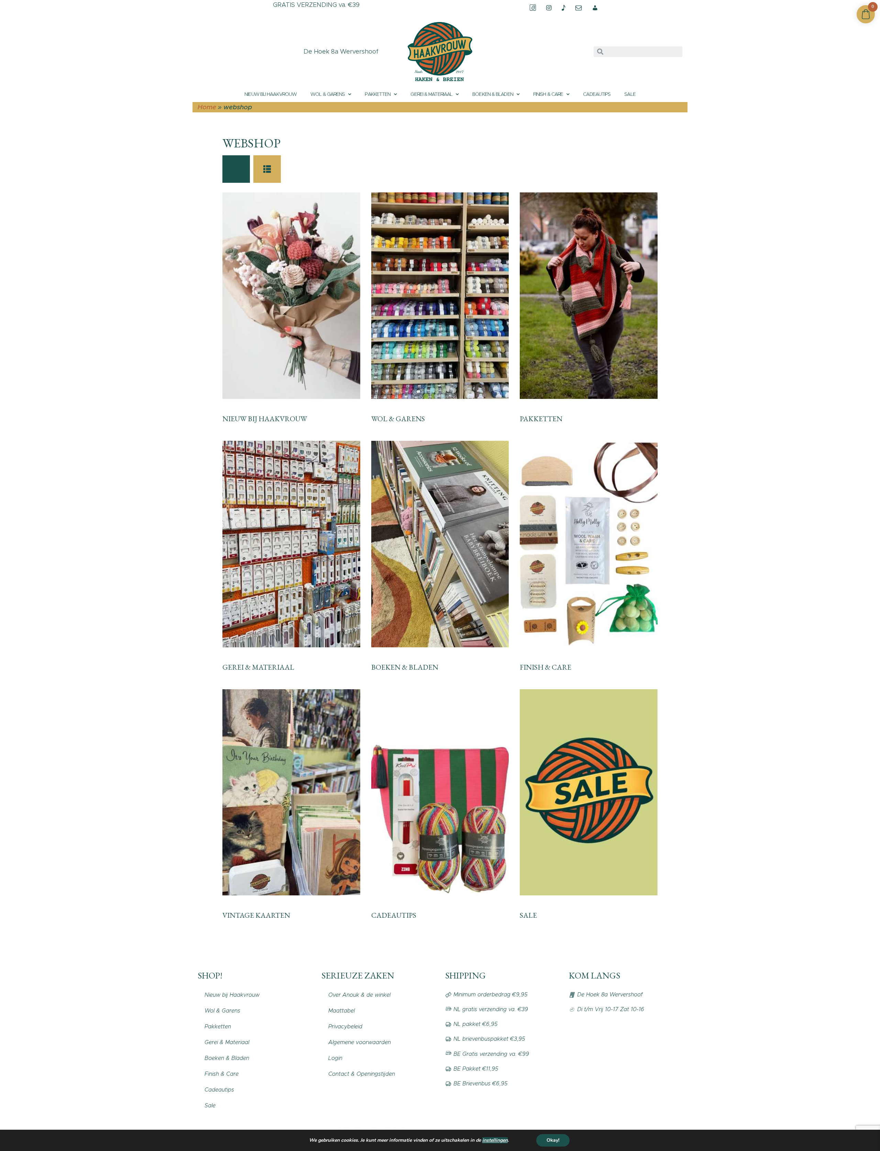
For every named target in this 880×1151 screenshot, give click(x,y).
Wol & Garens (327, 94)
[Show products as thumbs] (236, 169)
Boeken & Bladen (492, 94)
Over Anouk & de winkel (359, 995)
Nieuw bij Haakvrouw (270, 94)
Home (207, 107)
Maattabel (341, 1010)
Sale (629, 94)
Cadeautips (596, 94)
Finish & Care (548, 94)
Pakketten (377, 94)
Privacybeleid (345, 1026)
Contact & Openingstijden (361, 1074)
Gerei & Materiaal (431, 94)
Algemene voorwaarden (359, 1042)
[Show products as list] (267, 169)
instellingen (495, 1140)
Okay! (553, 1140)
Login (335, 1058)
